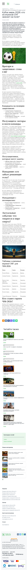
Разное (11, 8)
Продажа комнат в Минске (8, 494)
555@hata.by (19, 554)
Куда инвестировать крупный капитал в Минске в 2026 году (16, 475)
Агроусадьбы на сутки (7, 519)
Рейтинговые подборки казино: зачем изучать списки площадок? (15, 453)
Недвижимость (5, 8)
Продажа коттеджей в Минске (9, 496)
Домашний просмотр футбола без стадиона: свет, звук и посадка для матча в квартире (16, 469)
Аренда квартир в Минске (8, 505)
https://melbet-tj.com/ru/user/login (18, 136)
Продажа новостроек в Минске (9, 491)
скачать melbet (19, 82)
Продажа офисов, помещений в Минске (11, 498)
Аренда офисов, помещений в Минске (11, 510)
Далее (4, 342)
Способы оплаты (5, 557)
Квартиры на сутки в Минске (9, 515)
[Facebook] (8, 321)
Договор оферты (5, 551)
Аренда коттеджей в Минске (8, 508)
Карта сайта (12, 551)
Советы (5, 439)
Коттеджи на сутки (6, 517)
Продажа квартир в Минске (8, 493)
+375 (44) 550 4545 (8, 555)
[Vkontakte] (6, 321)
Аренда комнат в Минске (8, 506)
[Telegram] (14, 321)
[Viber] (11, 321)
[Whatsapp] (16, 321)
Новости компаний (8, 441)
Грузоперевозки (5, 524)
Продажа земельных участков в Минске (11, 499)
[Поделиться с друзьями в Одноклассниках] (3, 321)
